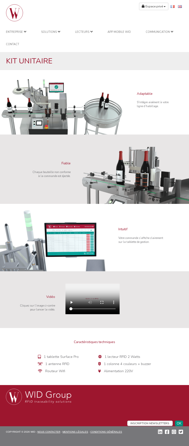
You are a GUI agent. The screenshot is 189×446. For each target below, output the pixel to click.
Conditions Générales (106, 431)
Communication (158, 32)
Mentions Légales (75, 431)
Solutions (49, 32)
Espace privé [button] (154, 6)
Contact (12, 44)
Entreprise (15, 32)
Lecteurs (82, 32)
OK (179, 423)
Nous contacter (48, 431)
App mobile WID (119, 32)
